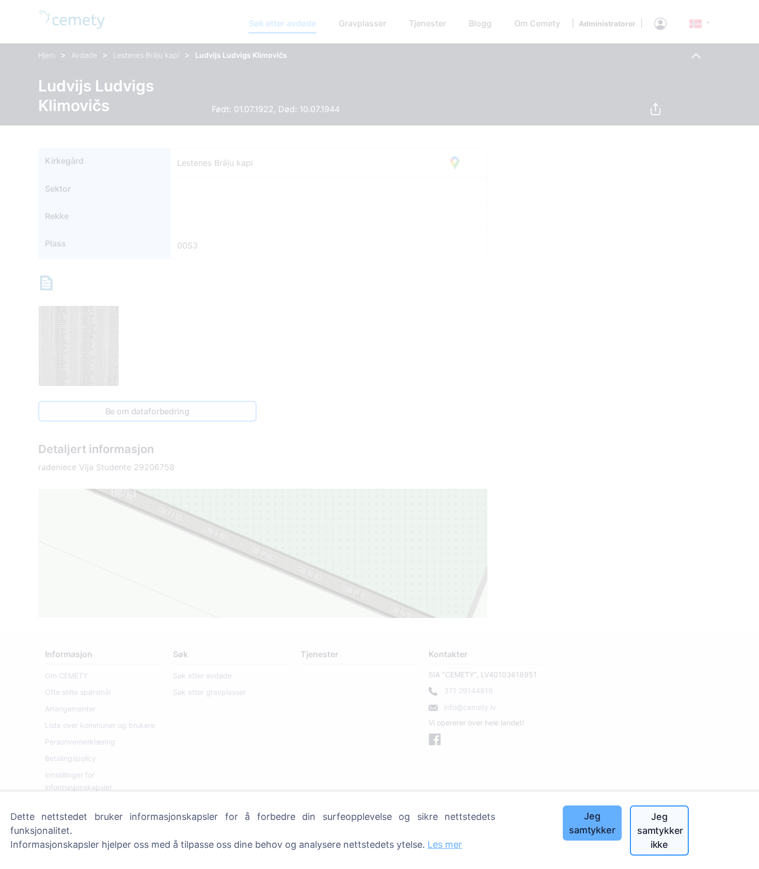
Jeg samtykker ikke (660, 830)
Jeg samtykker (592, 823)
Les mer (445, 844)
